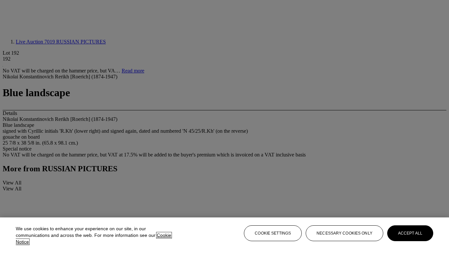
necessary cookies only (344, 233)
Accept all (410, 233)
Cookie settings (273, 233)
